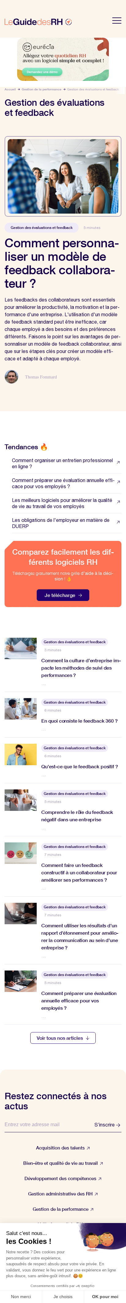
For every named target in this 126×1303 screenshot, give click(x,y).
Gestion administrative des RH (60, 1193)
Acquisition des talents (60, 1147)
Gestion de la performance (41, 89)
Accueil (10, 89)
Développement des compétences (60, 1178)
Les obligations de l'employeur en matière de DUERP (60, 523)
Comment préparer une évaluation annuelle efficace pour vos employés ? (63, 483)
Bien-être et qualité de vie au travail (60, 1163)
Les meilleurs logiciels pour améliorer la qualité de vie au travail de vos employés (62, 503)
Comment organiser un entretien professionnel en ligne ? (62, 463)
